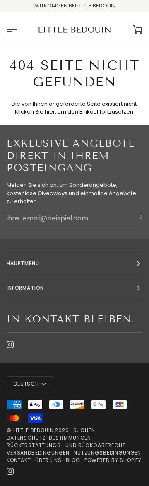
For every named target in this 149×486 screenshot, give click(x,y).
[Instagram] (10, 344)
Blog (73, 460)
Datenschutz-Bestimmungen (49, 437)
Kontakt (19, 460)
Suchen (84, 430)
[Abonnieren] (135, 217)
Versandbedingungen (38, 452)
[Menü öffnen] (19, 30)
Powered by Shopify (113, 460)
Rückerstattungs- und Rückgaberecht (66, 445)
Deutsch (26, 383)
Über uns (48, 460)
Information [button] (25, 287)
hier (50, 112)
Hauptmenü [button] (23, 263)
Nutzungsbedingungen (107, 452)
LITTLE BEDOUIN (33, 430)
